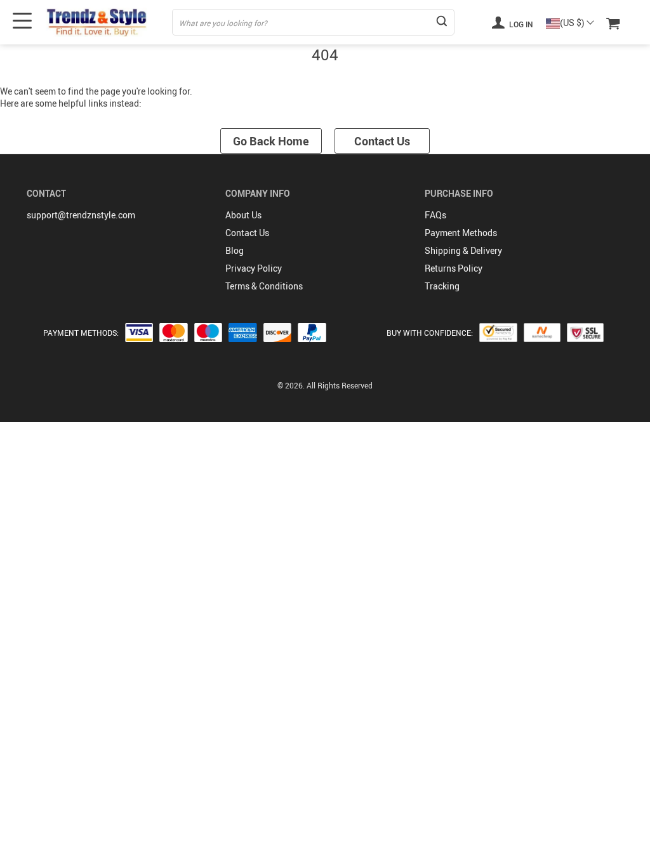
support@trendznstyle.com (81, 215)
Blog (234, 250)
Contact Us (382, 141)
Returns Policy (453, 268)
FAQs (435, 215)
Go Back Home (271, 141)
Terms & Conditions (264, 286)
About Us (243, 215)
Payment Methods (461, 233)
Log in (520, 24)
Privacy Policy (253, 268)
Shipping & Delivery (463, 250)
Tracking (442, 286)
